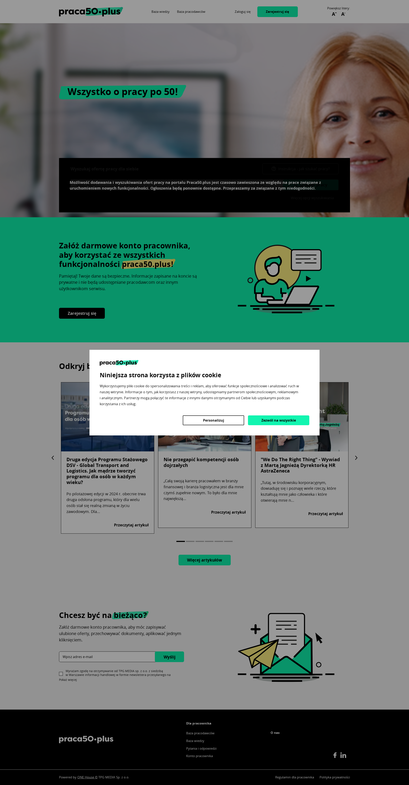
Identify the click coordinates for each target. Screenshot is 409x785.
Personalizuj (213, 420)
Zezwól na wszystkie (278, 420)
